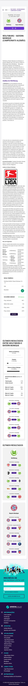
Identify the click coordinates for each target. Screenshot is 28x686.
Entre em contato (8, 635)
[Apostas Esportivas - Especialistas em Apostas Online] (14, 607)
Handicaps (7, 616)
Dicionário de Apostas (9, 620)
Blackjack (6, 648)
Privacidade (7, 637)
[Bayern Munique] (19, 21)
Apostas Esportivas (15, 682)
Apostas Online (8, 650)
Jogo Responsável (9, 639)
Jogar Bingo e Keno (9, 641)
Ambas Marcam (8, 628)
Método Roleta (8, 643)
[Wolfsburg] (9, 21)
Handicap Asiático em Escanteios (12, 676)
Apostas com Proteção (10, 630)
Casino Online (7, 646)
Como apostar (7, 614)
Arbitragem (7, 618)
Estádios (6, 622)
